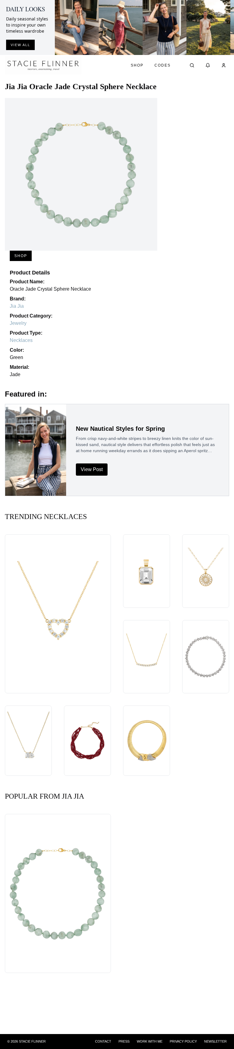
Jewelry (18, 323)
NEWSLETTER (215, 1041)
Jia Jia (17, 306)
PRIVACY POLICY (183, 1041)
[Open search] (191, 65)
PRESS (124, 1041)
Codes (162, 65)
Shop (137, 65)
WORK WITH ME (149, 1041)
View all (20, 45)
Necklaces (21, 340)
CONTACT (103, 1041)
